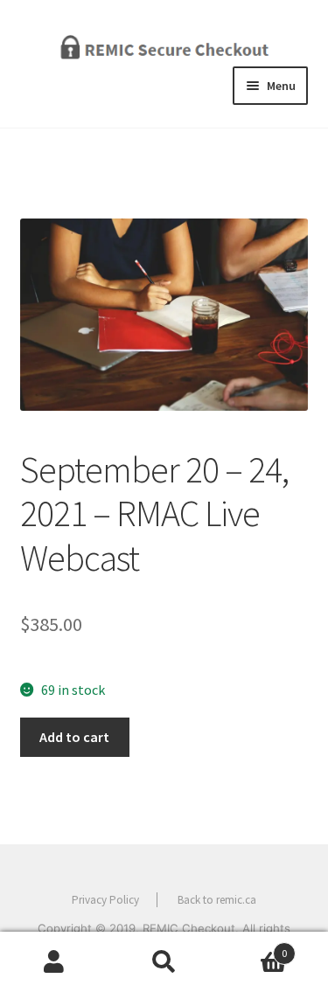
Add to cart (74, 737)
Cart (253, 947)
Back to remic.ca (217, 899)
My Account (54, 962)
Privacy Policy (105, 899)
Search (164, 962)
